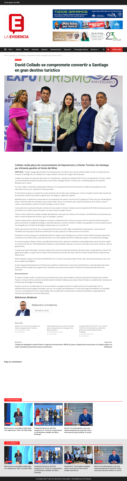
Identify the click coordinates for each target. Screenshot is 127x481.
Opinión (18, 49)
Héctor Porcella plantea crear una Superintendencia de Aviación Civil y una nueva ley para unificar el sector (78, 414)
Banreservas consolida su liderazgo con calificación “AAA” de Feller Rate (18, 414)
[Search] (103, 50)
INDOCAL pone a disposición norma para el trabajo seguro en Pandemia (88, 344)
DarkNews (76, 479)
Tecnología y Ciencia (81, 49)
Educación (67, 49)
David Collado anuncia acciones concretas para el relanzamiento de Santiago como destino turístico (60, 328)
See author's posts (42, 310)
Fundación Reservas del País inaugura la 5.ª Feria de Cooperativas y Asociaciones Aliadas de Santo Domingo (48, 414)
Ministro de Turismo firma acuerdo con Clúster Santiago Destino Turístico (27, 327)
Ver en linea (116, 49)
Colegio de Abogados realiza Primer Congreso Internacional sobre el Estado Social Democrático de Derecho (39, 344)
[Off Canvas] (5, 49)
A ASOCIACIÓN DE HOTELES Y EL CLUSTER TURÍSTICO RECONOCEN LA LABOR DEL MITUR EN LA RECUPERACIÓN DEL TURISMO (93, 329)
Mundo (26, 49)
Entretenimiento (56, 49)
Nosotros (94, 49)
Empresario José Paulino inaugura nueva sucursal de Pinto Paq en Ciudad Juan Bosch (78, 455)
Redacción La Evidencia (44, 305)
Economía (35, 49)
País (10, 49)
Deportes (44, 49)
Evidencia (69, 461)
